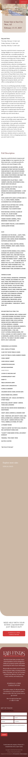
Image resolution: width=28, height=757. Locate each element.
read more (20, 500)
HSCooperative (16, 753)
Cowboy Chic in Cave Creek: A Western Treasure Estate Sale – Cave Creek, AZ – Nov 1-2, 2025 (13, 524)
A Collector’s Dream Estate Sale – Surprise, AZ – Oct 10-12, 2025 (14, 559)
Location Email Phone (7, 710)
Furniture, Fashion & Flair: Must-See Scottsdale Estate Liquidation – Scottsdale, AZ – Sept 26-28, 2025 (13, 594)
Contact (24, 2)
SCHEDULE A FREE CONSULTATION (14, 633)
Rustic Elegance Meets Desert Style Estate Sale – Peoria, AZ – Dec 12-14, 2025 (13, 488)
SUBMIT (4, 735)
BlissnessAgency (23, 753)
